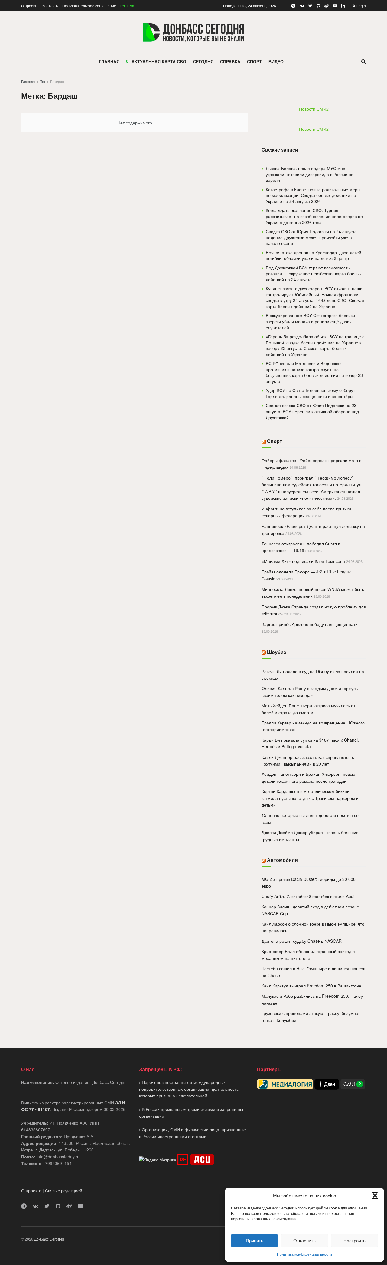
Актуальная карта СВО (159, 61)
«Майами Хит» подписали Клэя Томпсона (303, 561)
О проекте (30, 5)
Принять (254, 1240)
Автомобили (282, 859)
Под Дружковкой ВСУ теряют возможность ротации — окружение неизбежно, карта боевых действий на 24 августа (314, 273)
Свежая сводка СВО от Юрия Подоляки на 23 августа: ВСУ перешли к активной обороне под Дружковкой (312, 411)
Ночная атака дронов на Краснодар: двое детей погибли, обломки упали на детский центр (313, 255)
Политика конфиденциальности (304, 1254)
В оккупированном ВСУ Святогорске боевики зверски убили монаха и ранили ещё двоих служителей (310, 321)
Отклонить (304, 1240)
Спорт (274, 441)
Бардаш (57, 81)
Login (361, 5)
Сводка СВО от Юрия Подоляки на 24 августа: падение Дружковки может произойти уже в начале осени (312, 237)
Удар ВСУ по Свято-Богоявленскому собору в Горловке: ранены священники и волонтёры (311, 393)
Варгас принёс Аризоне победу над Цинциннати (310, 624)
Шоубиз (276, 652)
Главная (28, 81)
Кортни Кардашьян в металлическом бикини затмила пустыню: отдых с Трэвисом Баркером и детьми (310, 798)
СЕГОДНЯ (203, 61)
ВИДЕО (276, 61)
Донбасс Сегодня (49, 1238)
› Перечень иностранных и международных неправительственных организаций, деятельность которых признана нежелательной (189, 1089)
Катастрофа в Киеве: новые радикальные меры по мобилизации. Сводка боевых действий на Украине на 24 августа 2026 (313, 195)
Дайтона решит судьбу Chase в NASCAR (302, 941)
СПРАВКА (230, 61)
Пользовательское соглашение (89, 5)
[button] (375, 1196)
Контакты (50, 5)
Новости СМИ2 (314, 109)
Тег (42, 81)
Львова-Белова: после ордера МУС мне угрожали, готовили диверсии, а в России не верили (309, 174)
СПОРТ (254, 61)
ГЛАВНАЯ (109, 61)
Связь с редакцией (63, 1190)
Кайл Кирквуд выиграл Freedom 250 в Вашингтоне (311, 986)
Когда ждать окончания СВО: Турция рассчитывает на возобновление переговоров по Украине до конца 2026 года (314, 216)
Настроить (354, 1240)
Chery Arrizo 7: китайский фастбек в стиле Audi (308, 896)
